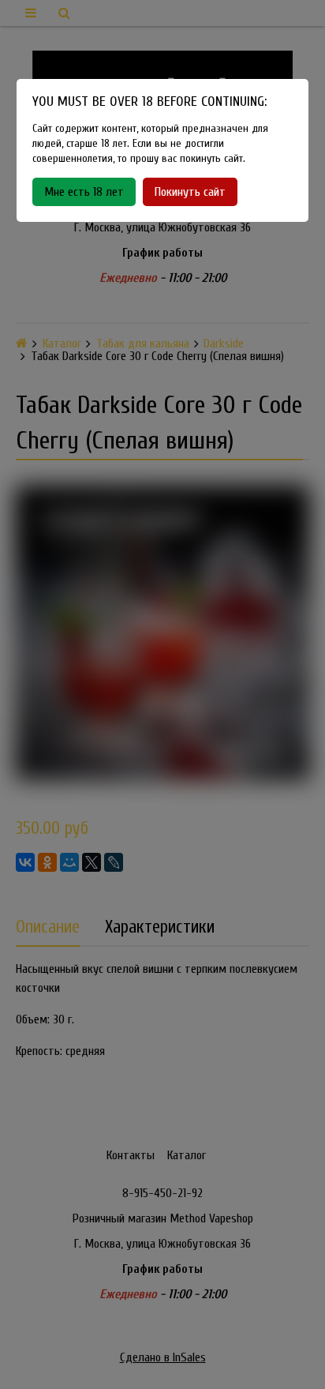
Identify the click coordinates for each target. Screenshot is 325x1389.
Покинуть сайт (190, 192)
